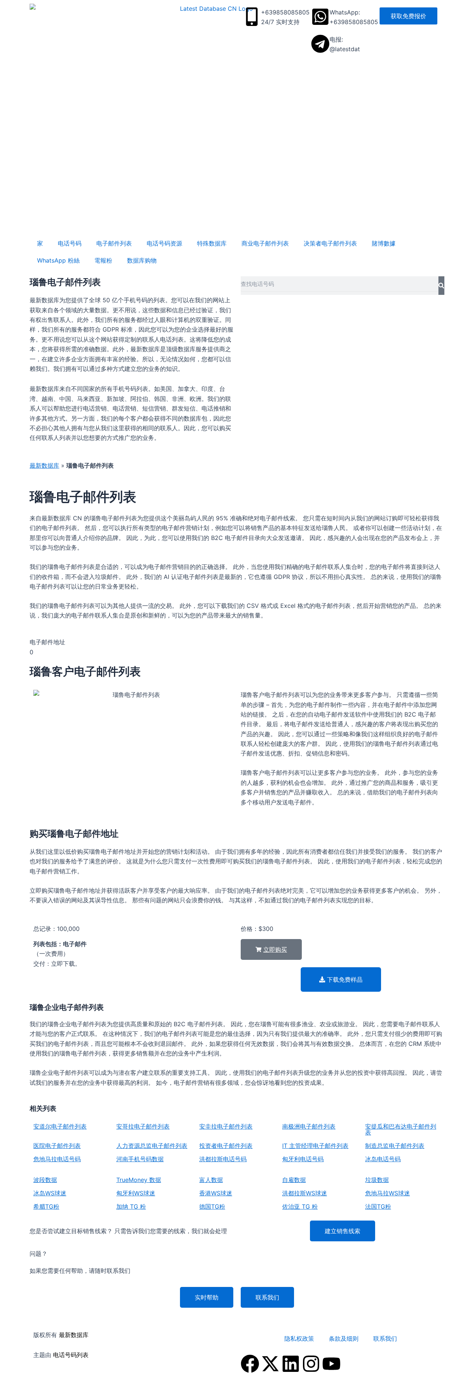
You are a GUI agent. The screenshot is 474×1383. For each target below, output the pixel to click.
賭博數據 (383, 243)
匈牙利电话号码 (303, 1159)
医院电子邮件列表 (57, 1145)
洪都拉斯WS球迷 (304, 1193)
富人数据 (211, 1179)
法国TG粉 (378, 1206)
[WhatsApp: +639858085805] (320, 16)
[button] (271, 949)
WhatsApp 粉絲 (58, 260)
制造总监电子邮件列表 (394, 1145)
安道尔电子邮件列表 (60, 1126)
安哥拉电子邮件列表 (143, 1126)
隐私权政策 (299, 1338)
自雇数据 (294, 1179)
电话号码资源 (164, 243)
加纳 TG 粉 (131, 1206)
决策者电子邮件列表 (330, 243)
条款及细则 (343, 1338)
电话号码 (69, 243)
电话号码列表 (71, 1355)
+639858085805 (285, 12)
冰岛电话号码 (383, 1159)
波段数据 (45, 1179)
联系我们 (385, 1338)
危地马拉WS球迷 (387, 1193)
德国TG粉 (212, 1206)
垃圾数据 (377, 1179)
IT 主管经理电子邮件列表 (315, 1145)
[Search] (441, 285)
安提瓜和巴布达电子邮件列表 (400, 1129)
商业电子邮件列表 (265, 243)
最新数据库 (44, 465)
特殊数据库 (212, 243)
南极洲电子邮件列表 (309, 1126)
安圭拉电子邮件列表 (226, 1126)
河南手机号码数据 (140, 1159)
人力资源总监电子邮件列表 (151, 1145)
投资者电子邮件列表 (226, 1145)
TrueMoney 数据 (138, 1179)
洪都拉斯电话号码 (223, 1159)
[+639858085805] (252, 16)
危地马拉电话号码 (57, 1159)
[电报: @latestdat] (320, 43)
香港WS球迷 (215, 1193)
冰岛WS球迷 (49, 1193)
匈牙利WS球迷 (135, 1193)
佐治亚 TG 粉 (300, 1206)
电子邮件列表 (114, 243)
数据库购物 (142, 260)
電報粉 (103, 260)
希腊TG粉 (46, 1206)
